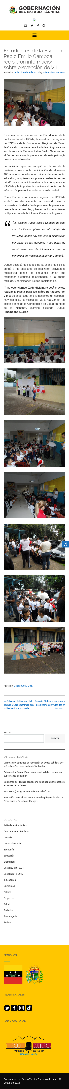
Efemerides (10, 861)
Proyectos (9, 898)
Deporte (8, 837)
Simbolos (8, 910)
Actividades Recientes (15, 825)
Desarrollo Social (12, 843)
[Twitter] (32, 25)
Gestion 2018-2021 (14, 867)
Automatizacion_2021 (54, 72)
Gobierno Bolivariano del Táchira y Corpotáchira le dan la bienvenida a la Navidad (19, 705)
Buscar (7, 732)
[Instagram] (44, 25)
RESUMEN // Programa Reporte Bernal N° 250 (27, 791)
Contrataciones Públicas (16, 831)
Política (7, 892)
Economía (9, 849)
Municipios (9, 886)
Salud (7, 904)
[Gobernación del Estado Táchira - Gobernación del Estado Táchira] (34, 9)
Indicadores (10, 880)
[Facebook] (38, 25)
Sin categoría (10, 916)
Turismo (8, 922)
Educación (9, 855)
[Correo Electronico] (25, 25)
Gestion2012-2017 (23, 685)
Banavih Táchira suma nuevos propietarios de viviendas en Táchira (50, 705)
